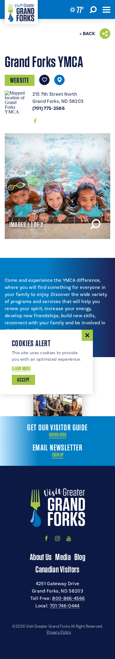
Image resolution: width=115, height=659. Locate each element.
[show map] (59, 80)
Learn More (21, 368)
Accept (23, 380)
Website (19, 80)
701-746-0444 (65, 606)
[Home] (21, 12)
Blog (79, 556)
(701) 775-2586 (48, 108)
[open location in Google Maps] (16, 102)
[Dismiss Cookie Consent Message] (87, 335)
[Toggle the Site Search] (93, 9)
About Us (41, 556)
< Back (87, 33)
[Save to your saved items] (44, 80)
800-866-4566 (68, 598)
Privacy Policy (59, 632)
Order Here (57, 435)
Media (63, 556)
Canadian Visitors (57, 569)
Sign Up (57, 455)
